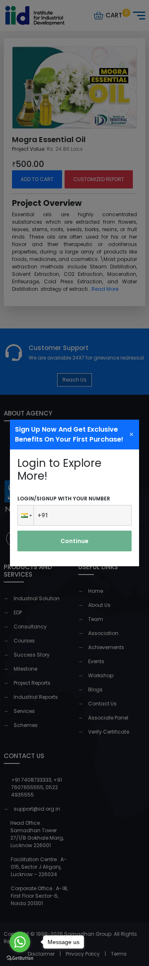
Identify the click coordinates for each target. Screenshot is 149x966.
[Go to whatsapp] (20, 942)
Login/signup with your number (63, 498)
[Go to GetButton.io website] (20, 957)
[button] (26, 515)
